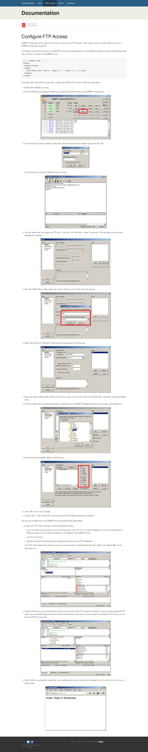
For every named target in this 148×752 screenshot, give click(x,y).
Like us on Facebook (31, 742)
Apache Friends (28, 3)
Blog (72, 742)
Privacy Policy (80, 742)
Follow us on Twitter (28, 742)
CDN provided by (92, 742)
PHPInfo (61, 3)
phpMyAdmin (71, 3)
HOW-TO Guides (50, 3)
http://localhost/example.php (110, 680)
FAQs (39, 3)
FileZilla (55, 43)
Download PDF (32, 25)
